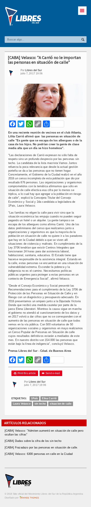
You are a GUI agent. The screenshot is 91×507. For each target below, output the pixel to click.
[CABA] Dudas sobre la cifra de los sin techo (33, 440)
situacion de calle (60, 403)
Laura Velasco (21, 403)
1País (34, 398)
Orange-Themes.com (29, 498)
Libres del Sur (33, 70)
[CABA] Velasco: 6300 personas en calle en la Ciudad (39, 453)
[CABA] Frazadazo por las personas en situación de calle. (41, 447)
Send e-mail (51, 373)
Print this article (25, 373)
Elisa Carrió (49, 398)
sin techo (40, 403)
